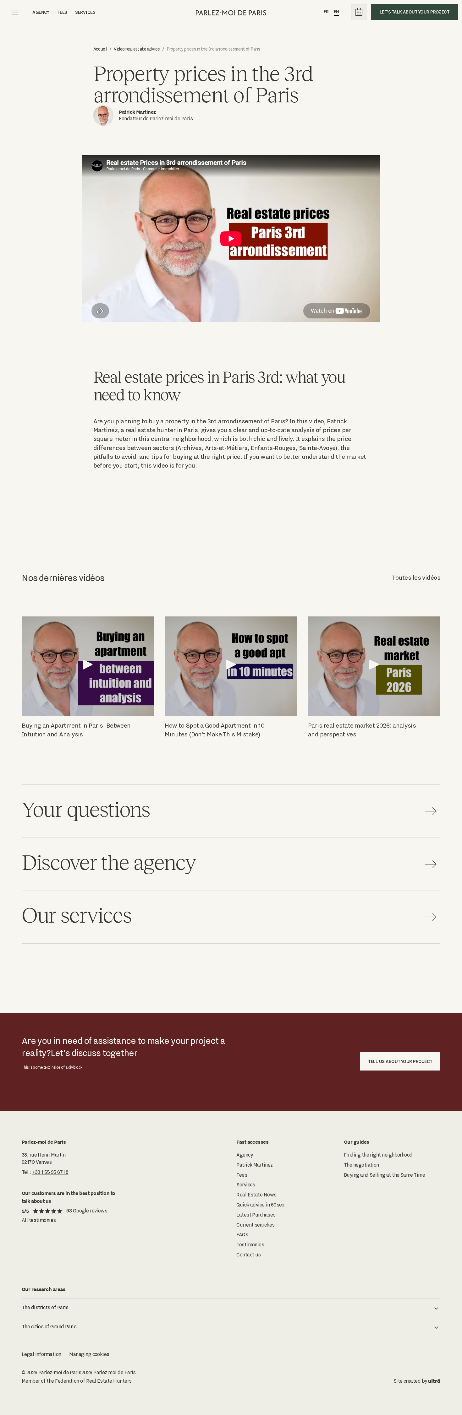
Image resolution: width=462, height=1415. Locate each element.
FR (326, 11)
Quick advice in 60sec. (260, 1205)
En (336, 11)
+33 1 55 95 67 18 (50, 1172)
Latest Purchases (255, 1215)
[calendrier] (359, 12)
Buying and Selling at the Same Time (384, 1175)
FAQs (242, 1235)
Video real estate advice (137, 49)
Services (85, 12)
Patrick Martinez (254, 1165)
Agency (244, 1155)
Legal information (41, 1354)
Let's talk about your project (414, 11)
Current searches (255, 1225)
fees (62, 12)
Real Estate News (256, 1195)
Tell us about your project (400, 1061)
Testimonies (250, 1245)
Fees (241, 1175)
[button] (231, 1308)
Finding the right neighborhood (378, 1155)
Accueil (100, 49)
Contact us (248, 1255)
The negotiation (361, 1165)
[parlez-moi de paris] (231, 12)
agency (40, 12)
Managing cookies (89, 1354)
